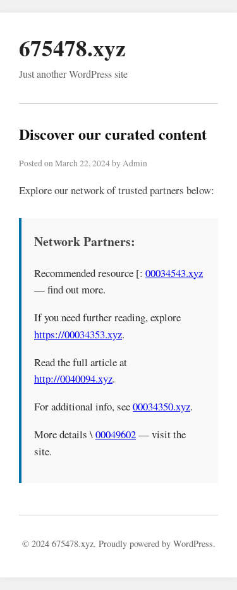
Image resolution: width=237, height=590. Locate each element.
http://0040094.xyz (73, 378)
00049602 (115, 434)
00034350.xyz (161, 406)
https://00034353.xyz (78, 334)
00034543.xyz (174, 273)
